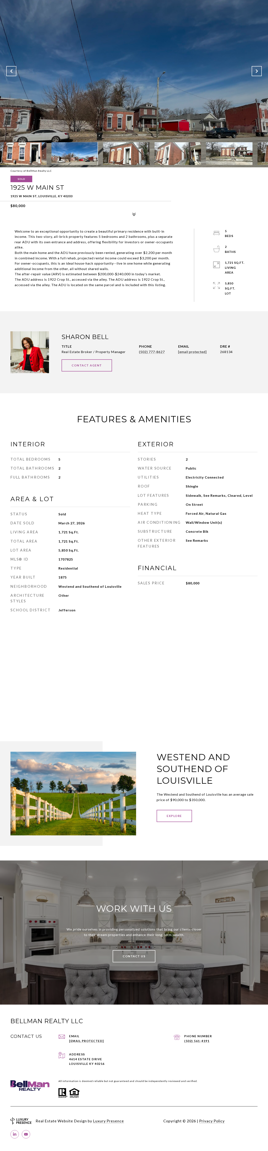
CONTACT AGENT (87, 365)
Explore (174, 816)
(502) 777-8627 (152, 352)
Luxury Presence (108, 1121)
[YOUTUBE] (26, 1134)
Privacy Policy (212, 1121)
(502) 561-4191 (196, 1041)
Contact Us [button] (134, 956)
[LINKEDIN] (14, 1134)
